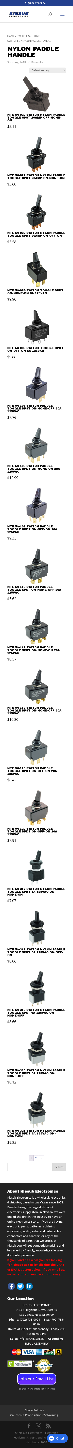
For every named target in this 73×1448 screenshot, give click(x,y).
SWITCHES (23, 36)
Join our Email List (36, 1378)
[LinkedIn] (29, 1286)
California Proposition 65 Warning (34, 1415)
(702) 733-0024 (30, 1319)
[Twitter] (20, 1286)
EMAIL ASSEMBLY (36, 1343)
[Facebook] (11, 1286)
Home (11, 36)
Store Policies (34, 1410)
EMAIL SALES (35, 1339)
